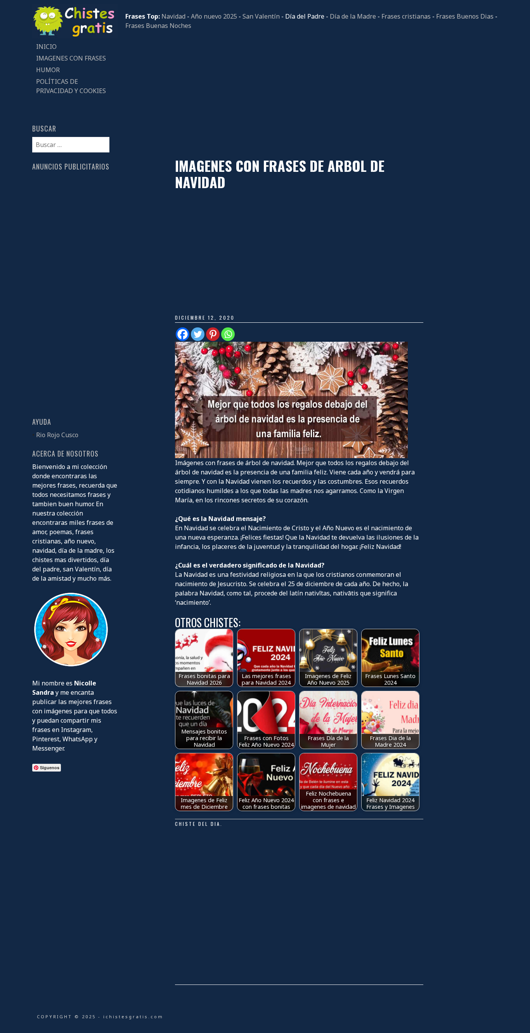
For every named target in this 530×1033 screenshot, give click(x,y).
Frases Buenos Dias (465, 16)
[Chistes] (75, 36)
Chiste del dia (197, 823)
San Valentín (261, 16)
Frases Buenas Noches (158, 25)
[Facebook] (182, 334)
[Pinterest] (213, 334)
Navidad (173, 16)
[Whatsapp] (228, 334)
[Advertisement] (311, 94)
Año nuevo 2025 (214, 16)
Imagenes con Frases (71, 58)
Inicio (46, 46)
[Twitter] (197, 334)
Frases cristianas (406, 16)
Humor (48, 70)
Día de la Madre (353, 16)
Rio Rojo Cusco (57, 435)
